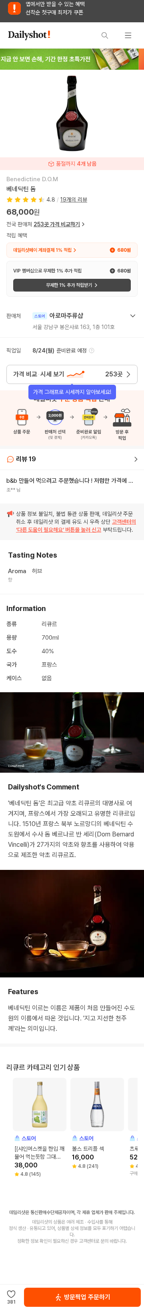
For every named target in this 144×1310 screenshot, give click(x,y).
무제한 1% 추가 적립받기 (69, 285)
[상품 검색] (105, 35)
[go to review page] (136, 459)
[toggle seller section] (133, 316)
